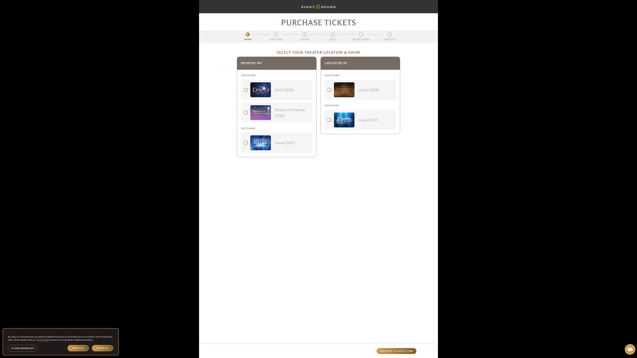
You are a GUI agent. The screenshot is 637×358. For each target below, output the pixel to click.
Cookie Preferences (22, 348)
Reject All (78, 348)
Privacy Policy (42, 339)
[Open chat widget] (630, 349)
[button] (396, 351)
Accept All (103, 348)
